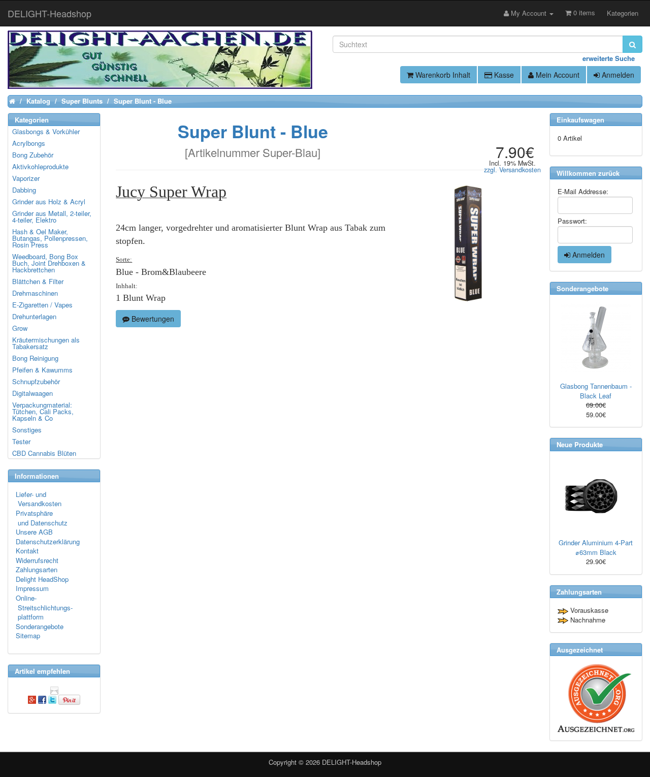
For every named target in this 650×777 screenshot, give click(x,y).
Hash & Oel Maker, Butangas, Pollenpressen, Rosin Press (50, 238)
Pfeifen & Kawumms (42, 370)
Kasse (503, 75)
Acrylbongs (28, 143)
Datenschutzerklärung (48, 541)
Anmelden (617, 75)
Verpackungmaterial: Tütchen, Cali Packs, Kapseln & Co (43, 411)
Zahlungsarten (36, 569)
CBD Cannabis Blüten (44, 453)
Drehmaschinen (35, 293)
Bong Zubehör (32, 155)
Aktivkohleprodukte (40, 166)
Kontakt (27, 550)
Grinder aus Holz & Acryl (48, 201)
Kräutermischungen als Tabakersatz (46, 343)
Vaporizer (26, 178)
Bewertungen (151, 319)
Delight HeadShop (42, 579)
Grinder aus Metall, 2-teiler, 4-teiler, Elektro (51, 216)
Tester (21, 441)
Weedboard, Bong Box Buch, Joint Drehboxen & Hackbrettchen (49, 263)
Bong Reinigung (35, 358)
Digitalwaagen (32, 393)
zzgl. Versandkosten (512, 169)
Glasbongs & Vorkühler (46, 131)
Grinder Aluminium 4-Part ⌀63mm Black (596, 547)
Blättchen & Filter (37, 281)
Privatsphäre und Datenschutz (42, 517)
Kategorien (622, 13)
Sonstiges (27, 429)
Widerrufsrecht (37, 560)
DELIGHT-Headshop (351, 762)
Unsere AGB (34, 532)
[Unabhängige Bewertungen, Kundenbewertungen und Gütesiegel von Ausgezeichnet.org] (596, 698)
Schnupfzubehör (36, 381)
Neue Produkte (580, 444)
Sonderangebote (39, 626)
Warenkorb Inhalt (441, 75)
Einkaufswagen (580, 120)
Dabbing (24, 190)
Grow (19, 328)
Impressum (32, 588)
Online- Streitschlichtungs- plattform (44, 607)
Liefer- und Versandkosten (38, 499)
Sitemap (28, 635)
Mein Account (556, 75)
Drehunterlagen (34, 316)
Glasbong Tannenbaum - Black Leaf (596, 390)
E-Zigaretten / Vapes (42, 304)
